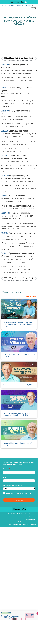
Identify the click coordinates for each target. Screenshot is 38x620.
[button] (17, 2)
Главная (3, 5)
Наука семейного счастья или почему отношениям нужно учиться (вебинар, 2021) (18, 324)
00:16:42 (5, 155)
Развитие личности (24, 5)
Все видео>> (31, 296)
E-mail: (5, 477)
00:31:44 (5, 196)
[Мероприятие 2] (19, 619)
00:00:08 (5, 65)
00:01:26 (5, 88)
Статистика (33, 524)
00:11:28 (4, 131)
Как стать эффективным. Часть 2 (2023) (18, 385)
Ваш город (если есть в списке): (12, 485)
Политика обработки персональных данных (23, 522)
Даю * (19, 494)
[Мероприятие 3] (24, 619)
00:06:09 (5, 111)
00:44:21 (5, 253)
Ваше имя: (6, 469)
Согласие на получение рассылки (18, 524)
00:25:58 (5, 176)
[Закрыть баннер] (36, 613)
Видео (11, 5)
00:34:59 (5, 213)
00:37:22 (4, 233)
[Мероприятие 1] (15, 619)
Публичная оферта (31, 519)
